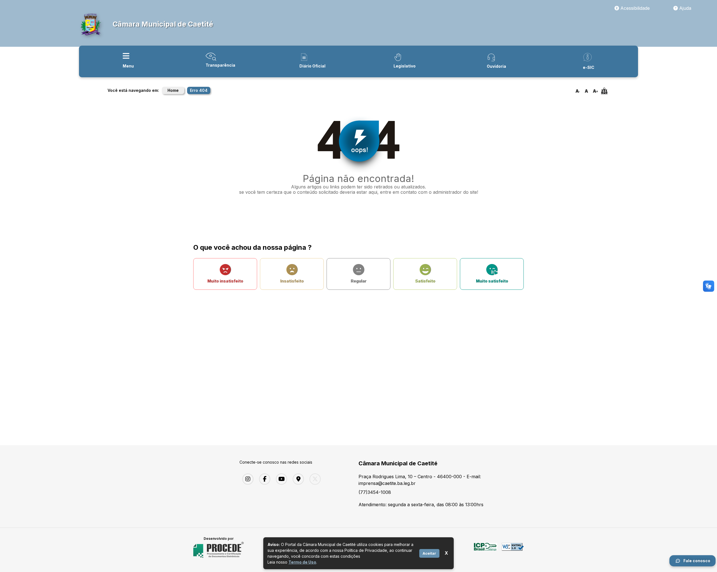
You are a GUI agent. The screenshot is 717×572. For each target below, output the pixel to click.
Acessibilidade (634, 8)
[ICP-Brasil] (485, 550)
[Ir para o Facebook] (263, 479)
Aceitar (429, 553)
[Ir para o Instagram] (246, 479)
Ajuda (684, 8)
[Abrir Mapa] (297, 479)
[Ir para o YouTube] (280, 479)
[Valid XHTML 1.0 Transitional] (513, 550)
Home (173, 90)
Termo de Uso (302, 562)
